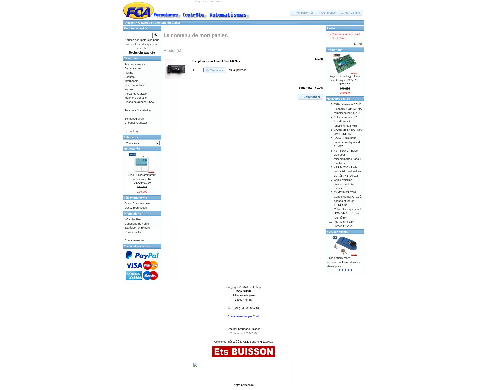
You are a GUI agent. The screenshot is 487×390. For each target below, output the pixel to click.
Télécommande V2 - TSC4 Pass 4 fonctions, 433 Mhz (346, 121)
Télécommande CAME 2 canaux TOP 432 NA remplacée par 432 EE (347, 108)
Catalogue (145, 22)
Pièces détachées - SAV (139, 101)
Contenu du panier (167, 22)
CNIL (246, 341)
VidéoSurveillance (135, 85)
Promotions (334, 49)
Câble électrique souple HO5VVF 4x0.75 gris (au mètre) (348, 213)
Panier (331, 28)
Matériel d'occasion (136, 97)
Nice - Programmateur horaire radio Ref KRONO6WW (142, 179)
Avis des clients (337, 231)
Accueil (130, 22)
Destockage (132, 131)
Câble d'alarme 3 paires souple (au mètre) (344, 184)
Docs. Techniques (136, 207)
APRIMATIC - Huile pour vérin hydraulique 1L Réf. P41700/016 (347, 171)
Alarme (129, 72)
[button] (303, 13)
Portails (129, 89)
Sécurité (130, 76)
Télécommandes (135, 64)
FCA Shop (255, 287)
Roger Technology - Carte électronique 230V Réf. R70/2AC (345, 80)
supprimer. (239, 70)
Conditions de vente (137, 223)
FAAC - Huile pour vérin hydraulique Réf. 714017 (347, 142)
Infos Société (133, 219)
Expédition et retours (137, 227)
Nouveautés (132, 148)
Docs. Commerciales (137, 203)
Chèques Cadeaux (136, 122)
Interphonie (131, 80)
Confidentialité (133, 232)
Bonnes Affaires (134, 118)
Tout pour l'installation (138, 110)
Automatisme (133, 68)
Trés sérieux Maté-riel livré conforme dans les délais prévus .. (343, 262)
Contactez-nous (134, 240)
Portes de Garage (136, 93)
